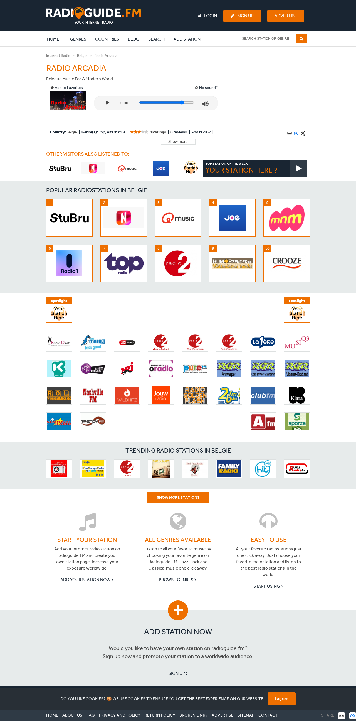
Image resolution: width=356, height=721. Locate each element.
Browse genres (176, 579)
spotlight (59, 300)
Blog (133, 39)
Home (56, 39)
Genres (78, 39)
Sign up (177, 673)
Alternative (116, 132)
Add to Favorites (68, 87)
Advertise (286, 15)
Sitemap (246, 715)
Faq (90, 715)
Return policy (160, 715)
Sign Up (245, 15)
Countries (107, 39)
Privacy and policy (119, 715)
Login (210, 15)
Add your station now (85, 579)
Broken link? (193, 715)
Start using (266, 586)
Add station (187, 39)
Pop (101, 132)
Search (156, 39)
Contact (268, 715)
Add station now (178, 631)
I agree (281, 698)
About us (72, 715)
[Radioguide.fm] (93, 15)
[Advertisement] (268, 87)
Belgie (82, 55)
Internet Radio (58, 55)
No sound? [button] (208, 87)
